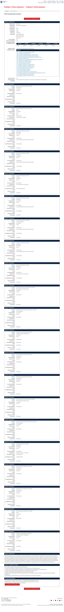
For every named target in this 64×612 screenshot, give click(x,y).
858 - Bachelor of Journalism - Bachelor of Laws (25, 75)
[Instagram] (58, 600)
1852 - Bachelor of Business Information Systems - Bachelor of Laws (29, 57)
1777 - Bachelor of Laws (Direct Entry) (23, 53)
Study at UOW (40, 2)
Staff (57, 1)
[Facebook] (51, 600)
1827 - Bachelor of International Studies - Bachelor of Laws (27, 54)
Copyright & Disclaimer (59, 605)
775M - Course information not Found (23, 70)
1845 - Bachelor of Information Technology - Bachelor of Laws (28, 55)
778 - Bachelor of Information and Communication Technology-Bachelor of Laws (31, 72)
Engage (45, 2)
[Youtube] (56, 600)
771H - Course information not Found (23, 63)
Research (54, 2)
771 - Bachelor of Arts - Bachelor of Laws (24, 61)
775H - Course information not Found (23, 69)
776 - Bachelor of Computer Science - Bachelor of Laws (27, 71)
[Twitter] (53, 600)
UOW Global (61, 1)
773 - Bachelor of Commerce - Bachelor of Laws (25, 65)
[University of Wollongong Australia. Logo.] (3, 2)
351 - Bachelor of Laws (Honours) (23, 58)
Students (51, 1)
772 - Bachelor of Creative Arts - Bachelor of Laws (25, 64)
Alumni (62, 2)
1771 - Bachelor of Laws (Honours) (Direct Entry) (25, 52)
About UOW (49, 2)
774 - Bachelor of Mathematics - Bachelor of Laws (25, 66)
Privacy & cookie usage (51, 605)
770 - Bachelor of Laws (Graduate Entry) (24, 60)
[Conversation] (62, 600)
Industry (58, 2)
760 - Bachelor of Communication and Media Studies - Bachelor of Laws (29, 59)
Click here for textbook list (12, 584)
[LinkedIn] (60, 600)
